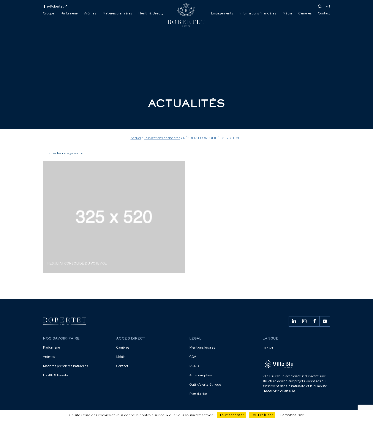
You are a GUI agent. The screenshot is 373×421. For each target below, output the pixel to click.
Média (120, 357)
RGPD (194, 366)
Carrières (122, 347)
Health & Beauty (55, 375)
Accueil (136, 138)
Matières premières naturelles (65, 366)
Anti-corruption (200, 375)
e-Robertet (55, 6)
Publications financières (162, 138)
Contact (122, 366)
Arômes (49, 357)
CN (271, 347)
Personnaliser (292, 415)
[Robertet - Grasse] (187, 16)
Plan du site (198, 394)
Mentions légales (202, 347)
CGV (192, 357)
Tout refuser (262, 415)
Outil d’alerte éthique (205, 385)
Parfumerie (51, 347)
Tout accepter (231, 415)
